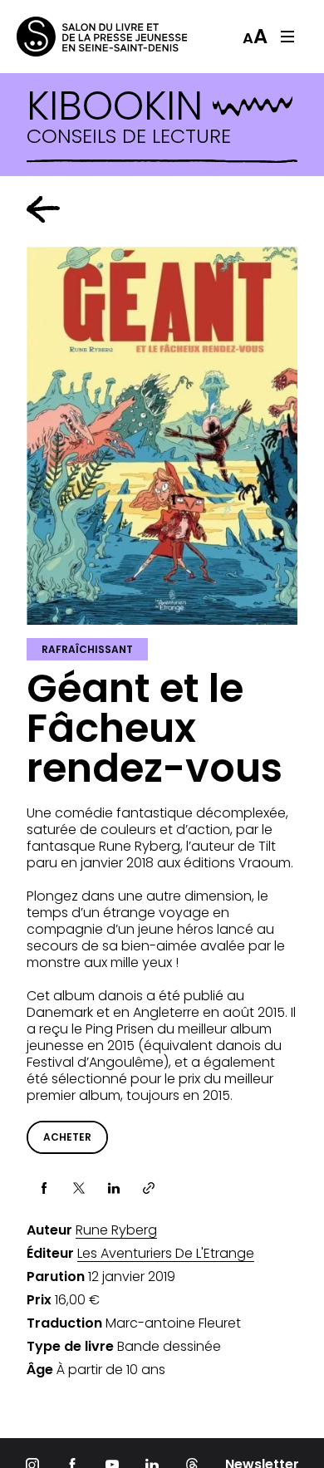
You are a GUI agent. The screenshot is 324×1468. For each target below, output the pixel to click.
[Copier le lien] (148, 1188)
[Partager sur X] (78, 1188)
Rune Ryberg (116, 1230)
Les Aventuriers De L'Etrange (165, 1253)
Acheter (67, 1137)
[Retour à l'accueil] (83, 36)
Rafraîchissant (87, 649)
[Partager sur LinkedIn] (113, 1188)
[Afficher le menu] (287, 36)
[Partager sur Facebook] (44, 1188)
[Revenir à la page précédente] (43, 209)
